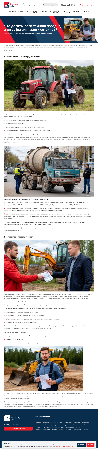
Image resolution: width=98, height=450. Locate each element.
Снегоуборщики (66, 425)
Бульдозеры (78, 427)
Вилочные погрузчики (58, 427)
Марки (20, 11)
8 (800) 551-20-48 (68, 5)
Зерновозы (68, 429)
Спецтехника (12, 11)
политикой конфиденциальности (64, 446)
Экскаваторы (39, 425)
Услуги (27, 11)
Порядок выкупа (56, 12)
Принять (90, 444)
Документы (77, 11)
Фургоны (76, 422)
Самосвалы (68, 422)
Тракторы (38, 427)
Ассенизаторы (78, 429)
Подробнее (81, 444)
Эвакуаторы (84, 422)
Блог (85, 429)
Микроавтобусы (48, 422)
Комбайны (76, 425)
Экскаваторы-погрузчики (52, 425)
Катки (54, 429)
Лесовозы (61, 429)
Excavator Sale (8, 396)
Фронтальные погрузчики (43, 429)
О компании (67, 12)
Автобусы (38, 422)
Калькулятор (46, 11)
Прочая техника (34, 12)
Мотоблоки (84, 425)
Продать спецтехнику (86, 5)
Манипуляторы (58, 422)
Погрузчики (46, 427)
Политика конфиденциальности (45, 432)
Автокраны (69, 427)
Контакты (86, 11)
